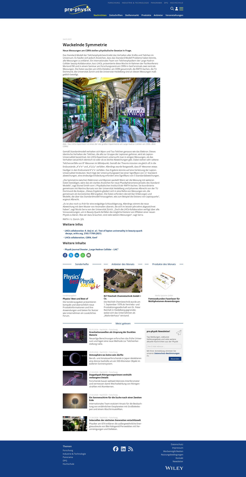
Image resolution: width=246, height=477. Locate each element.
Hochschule (176, 3)
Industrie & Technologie (135, 3)
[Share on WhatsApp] (82, 255)
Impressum (177, 447)
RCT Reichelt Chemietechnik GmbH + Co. (122, 297)
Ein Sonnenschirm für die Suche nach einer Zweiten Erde (115, 399)
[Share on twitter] (71, 255)
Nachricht (103, 329)
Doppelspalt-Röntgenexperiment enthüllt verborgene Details (110, 376)
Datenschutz (177, 444)
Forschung (114, 3)
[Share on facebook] (65, 255)
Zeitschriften (116, 15)
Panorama (156, 3)
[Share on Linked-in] (77, 255)
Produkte (146, 15)
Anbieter (158, 15)
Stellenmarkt (132, 15)
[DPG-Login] (176, 9)
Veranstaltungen (174, 15)
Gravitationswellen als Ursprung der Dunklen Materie (112, 333)
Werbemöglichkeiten (173, 451)
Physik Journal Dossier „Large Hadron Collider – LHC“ (91, 249)
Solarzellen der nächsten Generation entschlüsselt (115, 420)
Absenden (175, 358)
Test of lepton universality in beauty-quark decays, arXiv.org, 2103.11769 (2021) (103, 232)
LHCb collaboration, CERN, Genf (81, 237)
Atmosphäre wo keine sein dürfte (106, 354)
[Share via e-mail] (88, 255)
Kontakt (179, 458)
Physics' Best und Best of (75, 298)
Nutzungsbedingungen (172, 454)
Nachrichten (100, 15)
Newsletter (178, 461)
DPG (166, 3)
